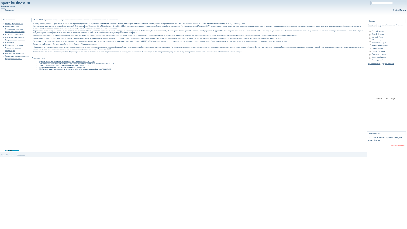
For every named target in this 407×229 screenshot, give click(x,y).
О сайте (396, 10)
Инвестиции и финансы (14, 34)
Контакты (21, 155)
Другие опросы (388, 64)
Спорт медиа (10, 51)
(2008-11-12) (64, 65)
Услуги (403, 10)
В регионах (9, 42)
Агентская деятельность (14, 37)
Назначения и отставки (14, 45)
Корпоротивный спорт (13, 59)
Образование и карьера (14, 29)
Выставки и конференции (14, 53)
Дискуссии (9, 10)
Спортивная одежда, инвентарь (17, 56)
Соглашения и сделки (13, 48)
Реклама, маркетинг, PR (14, 23)
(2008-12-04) (62, 67)
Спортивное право (12, 26)
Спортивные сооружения (14, 32)
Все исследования (397, 145)
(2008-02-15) (75, 69)
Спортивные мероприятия (15, 40)
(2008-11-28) (67, 61)
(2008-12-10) (76, 63)
